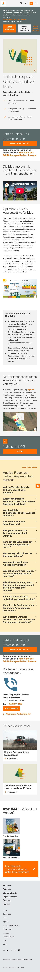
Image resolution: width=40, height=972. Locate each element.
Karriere (6, 904)
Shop (5, 918)
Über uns (7, 900)
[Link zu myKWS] (31, 3)
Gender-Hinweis (8, 937)
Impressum (7, 933)
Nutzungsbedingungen (11, 925)
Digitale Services (10, 897)
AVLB (5, 944)
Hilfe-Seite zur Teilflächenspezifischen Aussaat (19, 154)
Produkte (7, 885)
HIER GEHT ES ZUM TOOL (20, 143)
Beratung (7, 889)
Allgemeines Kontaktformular (18, 714)
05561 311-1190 (15, 704)
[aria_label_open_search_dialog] (21, 3)
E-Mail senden (11, 708)
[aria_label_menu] (36, 3)
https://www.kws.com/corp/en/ (14, 19)
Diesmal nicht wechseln (24, 28)
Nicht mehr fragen (35, 28)
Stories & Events (10, 893)
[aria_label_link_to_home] (3, 3)
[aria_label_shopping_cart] (26, 3)
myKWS (31, 389)
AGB (4, 941)
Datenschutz (7, 929)
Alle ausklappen (29, 467)
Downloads (7, 914)
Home (5, 910)
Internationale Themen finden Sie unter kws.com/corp (17, 869)
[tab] (20, 490)
